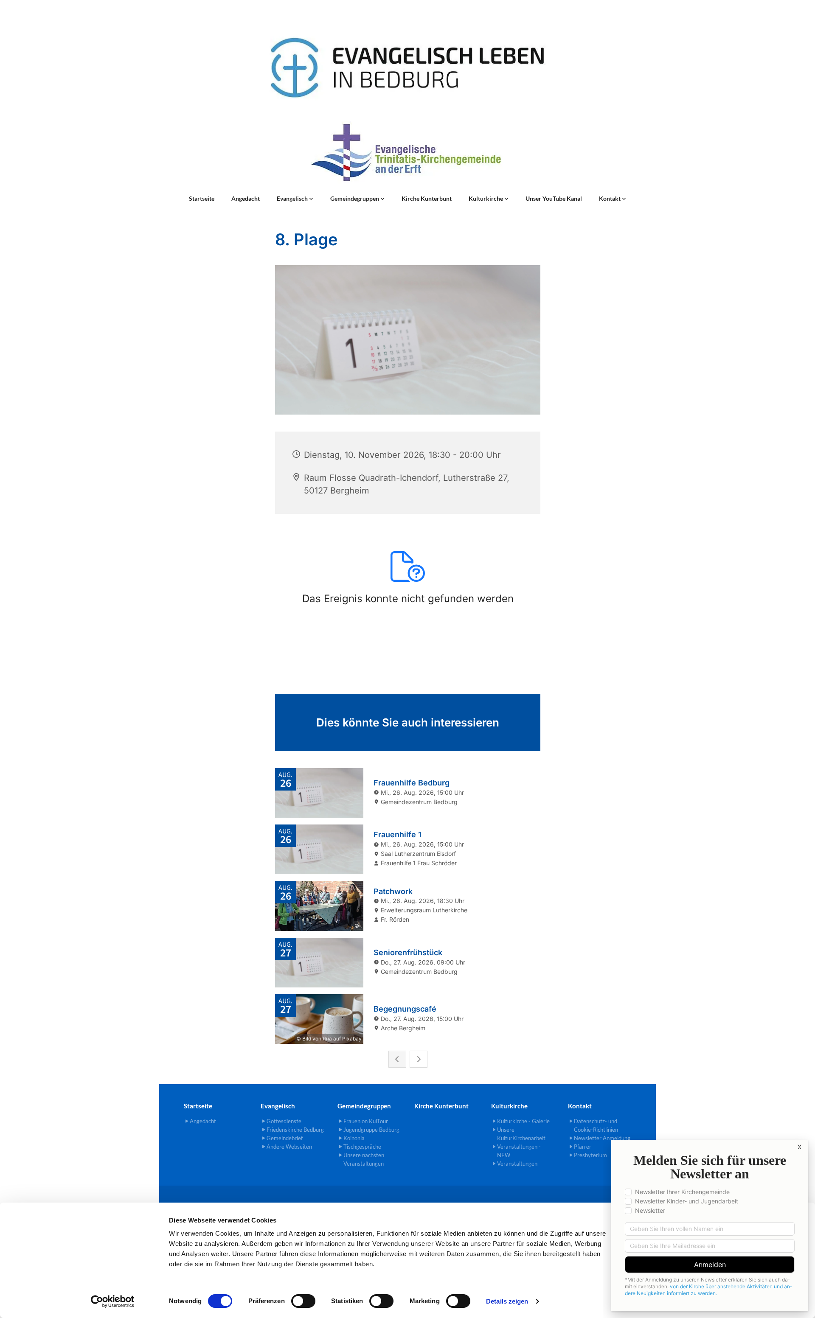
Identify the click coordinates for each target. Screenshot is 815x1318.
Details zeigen (507, 1301)
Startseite (201, 198)
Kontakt (610, 198)
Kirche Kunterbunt (427, 198)
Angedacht (245, 198)
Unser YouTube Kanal (554, 198)
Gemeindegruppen (355, 198)
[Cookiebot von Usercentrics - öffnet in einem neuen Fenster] (113, 1301)
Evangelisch (293, 198)
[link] (295, 199)
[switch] (303, 1301)
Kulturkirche (486, 198)
